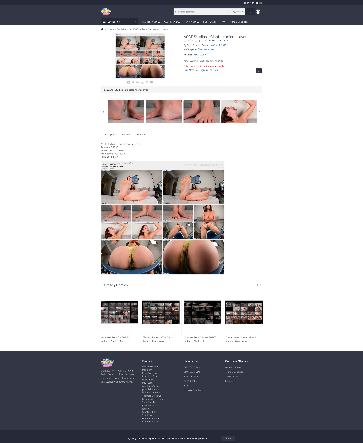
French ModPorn (151, 366)
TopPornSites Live (151, 395)
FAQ (223, 21)
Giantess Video (206, 49)
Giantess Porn (149, 411)
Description (110, 134)
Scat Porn (147, 415)
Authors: (188, 54)
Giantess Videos (150, 418)
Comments (142, 134)
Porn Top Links (150, 373)
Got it (228, 438)
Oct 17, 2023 (219, 45)
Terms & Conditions (238, 21)
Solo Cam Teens (150, 402)
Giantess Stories (233, 367)
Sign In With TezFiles (252, 2)
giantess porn (149, 405)
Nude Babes (148, 379)
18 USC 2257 (231, 376)
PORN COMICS (192, 21)
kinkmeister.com (151, 392)
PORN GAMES (210, 21)
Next (260, 112)
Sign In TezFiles (209, 70)
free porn (147, 369)
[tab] (181, 90)
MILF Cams (148, 382)
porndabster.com (151, 389)
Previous (103, 112)
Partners (229, 380)
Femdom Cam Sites (152, 399)
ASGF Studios (201, 54)
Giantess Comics (151, 421)
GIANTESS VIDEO (172, 21)
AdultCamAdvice (151, 386)
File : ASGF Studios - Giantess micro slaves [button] (125, 90)
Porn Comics (193, 45)
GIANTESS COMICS (151, 21)
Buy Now (189, 70)
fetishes (146, 408)
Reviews (126, 134)
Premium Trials (150, 376)
